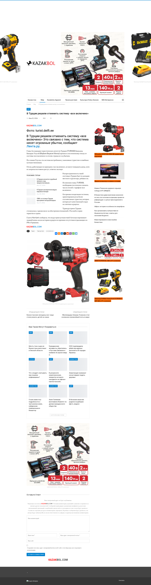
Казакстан (32, 100)
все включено (50, 231)
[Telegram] (76, 233)
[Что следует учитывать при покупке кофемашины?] (38, 364)
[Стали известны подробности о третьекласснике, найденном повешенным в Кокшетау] (38, 391)
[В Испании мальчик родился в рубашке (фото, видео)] (78, 391)
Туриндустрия (40, 231)
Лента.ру (33, 146)
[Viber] (70, 233)
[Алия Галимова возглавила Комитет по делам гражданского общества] (58, 391)
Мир (42, 100)
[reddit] (67, 233)
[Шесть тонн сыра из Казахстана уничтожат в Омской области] (38, 337)
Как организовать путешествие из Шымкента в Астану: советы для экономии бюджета (106, 213)
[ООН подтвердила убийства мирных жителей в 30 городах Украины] (78, 337)
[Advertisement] (61, 14)
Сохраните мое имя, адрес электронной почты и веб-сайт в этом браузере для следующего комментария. (54, 549)
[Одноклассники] (59, 233)
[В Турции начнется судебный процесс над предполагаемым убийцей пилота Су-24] (31, 181)
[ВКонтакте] (56, 233)
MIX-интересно (108, 100)
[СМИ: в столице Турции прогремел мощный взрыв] (31, 201)
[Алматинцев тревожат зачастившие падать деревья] (78, 364)
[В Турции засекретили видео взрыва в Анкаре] (31, 192)
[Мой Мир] (62, 233)
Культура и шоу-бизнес (89, 100)
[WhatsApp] (73, 233)
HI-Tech (31, 359)
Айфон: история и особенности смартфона (109, 206)
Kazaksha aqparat (54, 100)
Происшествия (71, 100)
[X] (64, 233)
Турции (33, 231)
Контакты (121, 580)
